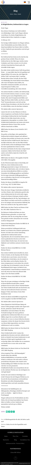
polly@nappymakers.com (24, 463)
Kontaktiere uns (25, 440)
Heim (11, 14)
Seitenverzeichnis (11, 443)
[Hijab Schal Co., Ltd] (3, 2)
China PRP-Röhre (15, 452)
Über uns (15, 436)
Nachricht (6, 440)
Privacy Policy (20, 443)
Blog (15, 14)
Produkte (25, 436)
